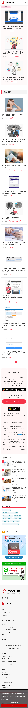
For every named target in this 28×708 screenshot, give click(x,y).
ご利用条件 (4, 672)
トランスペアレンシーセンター (9, 661)
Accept (14, 705)
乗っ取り (12, 247)
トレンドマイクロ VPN (7, 632)
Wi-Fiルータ (13, 302)
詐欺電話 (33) (17, 515)
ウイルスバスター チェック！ (8, 643)
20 (11, 362)
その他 (12, 31)
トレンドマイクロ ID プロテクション (10, 629)
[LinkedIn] (8, 598)
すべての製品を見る (6, 634)
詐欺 (11, 118)
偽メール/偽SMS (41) (8, 515)
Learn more (8, 699)
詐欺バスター (5, 615)
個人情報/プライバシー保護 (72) (10, 513)
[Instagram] (5, 598)
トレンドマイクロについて (8, 656)
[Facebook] (2, 598)
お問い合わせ (5, 687)
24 (21, 362)
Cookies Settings (14, 702)
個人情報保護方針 (6, 675)
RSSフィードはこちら (11, 532)
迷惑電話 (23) (6, 521)
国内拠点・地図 (5, 659)
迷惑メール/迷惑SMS (15, 56)
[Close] (26, 691)
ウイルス (12, 144)
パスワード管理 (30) (7, 518)
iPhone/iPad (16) (7, 524)
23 (18, 362)
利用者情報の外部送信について (9, 682)
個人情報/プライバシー (15, 170)
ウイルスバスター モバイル (8, 627)
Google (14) (16, 524)
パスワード (13, 81)
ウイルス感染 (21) (15, 521)
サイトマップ (5, 677)
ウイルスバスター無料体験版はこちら (14, 401)
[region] (14, 698)
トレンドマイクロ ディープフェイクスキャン (12, 645)
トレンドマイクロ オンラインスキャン (10, 648)
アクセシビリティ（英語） (8, 664)
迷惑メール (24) (17, 518)
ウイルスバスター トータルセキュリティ (11, 618)
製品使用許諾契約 (6, 680)
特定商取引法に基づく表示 (8, 685)
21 (14, 362)
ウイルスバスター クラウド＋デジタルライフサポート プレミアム (14, 623)
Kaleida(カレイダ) (6, 612)
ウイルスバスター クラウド (8, 620)
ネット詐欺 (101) (7, 510)
